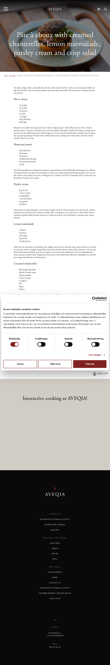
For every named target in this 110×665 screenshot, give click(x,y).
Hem (6, 76)
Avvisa (20, 364)
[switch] (41, 344)
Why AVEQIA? (55, 567)
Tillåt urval (55, 364)
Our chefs (55, 543)
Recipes (12, 76)
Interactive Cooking (55, 525)
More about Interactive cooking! (55, 440)
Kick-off (55, 530)
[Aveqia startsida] (54, 7)
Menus (55, 548)
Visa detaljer (95, 355)
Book (54, 577)
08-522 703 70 (55, 647)
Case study (55, 599)
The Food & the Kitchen (55, 538)
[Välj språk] (98, 9)
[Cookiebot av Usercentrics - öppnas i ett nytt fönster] (94, 299)
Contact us (55, 583)
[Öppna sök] (105, 9)
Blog (55, 559)
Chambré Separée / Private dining (55, 593)
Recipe (55, 554)
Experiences (55, 514)
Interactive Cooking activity (55, 519)
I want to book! (55, 450)
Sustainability (55, 572)
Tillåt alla (89, 364)
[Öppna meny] (6, 8)
